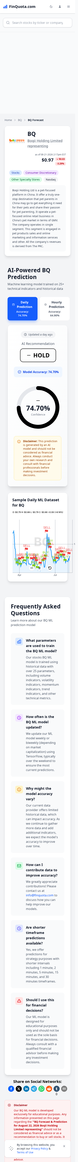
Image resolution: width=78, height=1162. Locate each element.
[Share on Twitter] (19, 1089)
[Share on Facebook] (11, 1089)
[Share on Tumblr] (57, 1089)
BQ (20, 120)
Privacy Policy (39, 1148)
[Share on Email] (64, 1089)
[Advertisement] (39, 73)
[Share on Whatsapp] (41, 1089)
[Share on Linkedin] (26, 1089)
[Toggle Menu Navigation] (68, 6)
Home (8, 120)
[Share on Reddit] (49, 1089)
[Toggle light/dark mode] (51, 6)
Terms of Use (25, 1152)
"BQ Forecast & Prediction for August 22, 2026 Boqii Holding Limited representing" (40, 1125)
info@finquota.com (40, 895)
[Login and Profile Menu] (59, 6)
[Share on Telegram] (34, 1089)
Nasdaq (51, 179)
